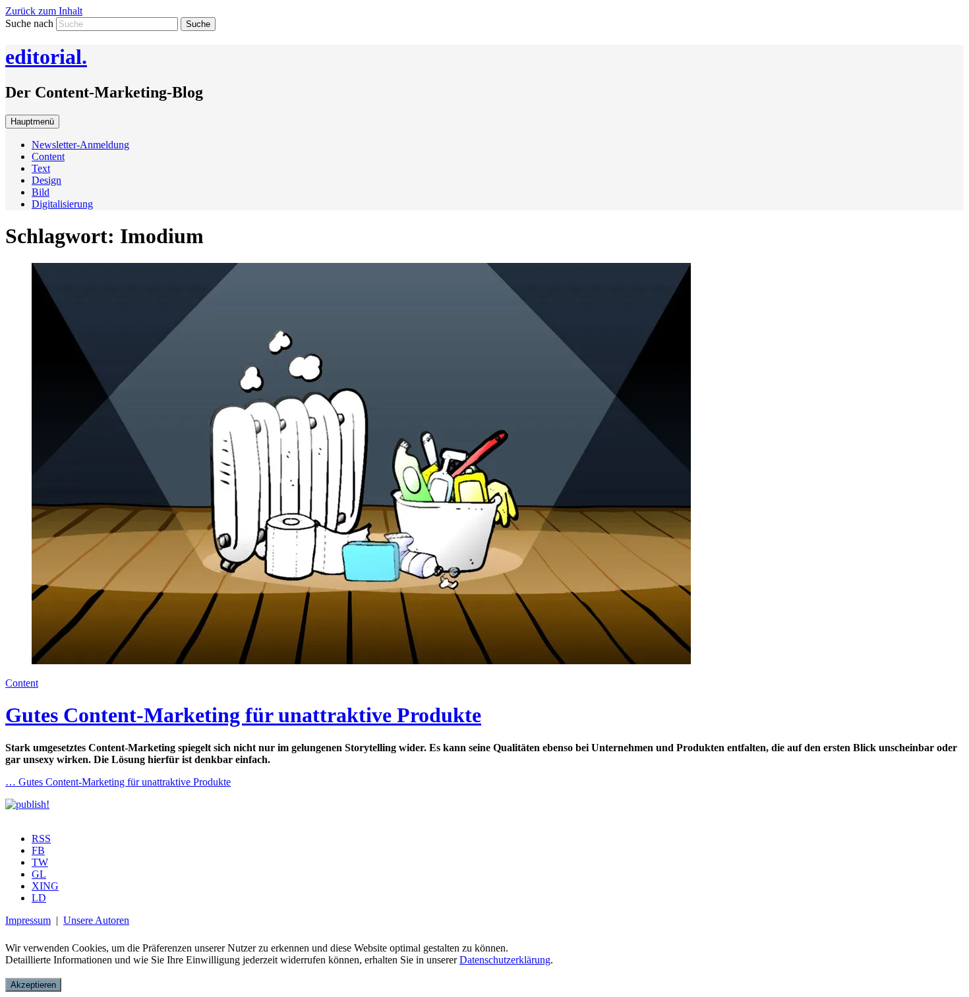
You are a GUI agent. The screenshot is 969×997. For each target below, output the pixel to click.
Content (48, 156)
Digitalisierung (62, 204)
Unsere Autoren (96, 920)
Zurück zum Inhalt (43, 10)
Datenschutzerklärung (504, 959)
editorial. (46, 57)
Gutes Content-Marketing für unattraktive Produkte (243, 715)
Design (46, 180)
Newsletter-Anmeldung (80, 144)
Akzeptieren (33, 985)
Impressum (28, 920)
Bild (40, 192)
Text (41, 168)
